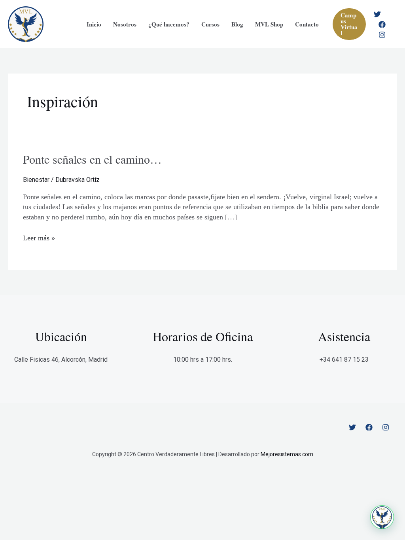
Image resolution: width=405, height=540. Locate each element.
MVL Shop (269, 24)
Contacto (307, 24)
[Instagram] (382, 34)
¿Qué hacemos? (168, 24)
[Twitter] (377, 14)
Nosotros (124, 24)
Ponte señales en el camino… (92, 159)
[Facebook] (382, 24)
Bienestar (36, 179)
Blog (237, 24)
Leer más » (39, 239)
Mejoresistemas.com (287, 454)
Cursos (210, 24)
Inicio (94, 24)
